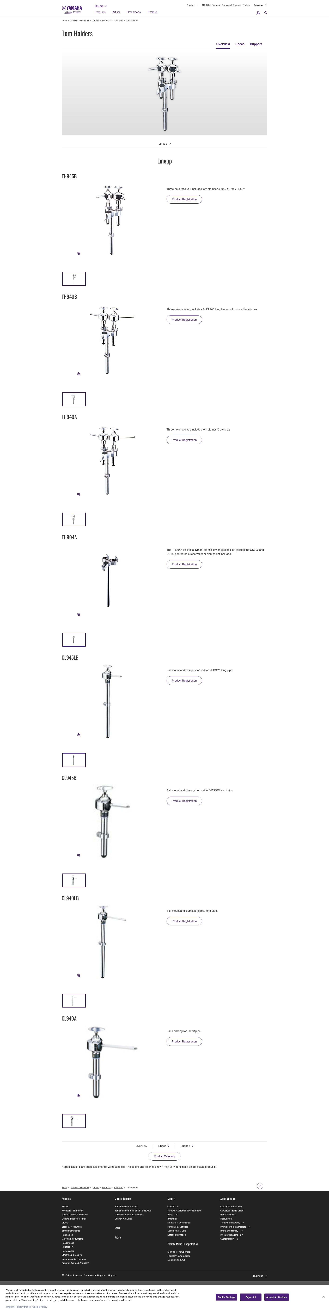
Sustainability (227, 1238)
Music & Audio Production (75, 1214)
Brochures (172, 1218)
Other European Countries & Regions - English (228, 4)
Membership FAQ (176, 1259)
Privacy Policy (23, 1306)
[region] (164, 1297)
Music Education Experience (129, 1214)
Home (64, 20)
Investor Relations (229, 1234)
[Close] (323, 1297)
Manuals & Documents (178, 1222)
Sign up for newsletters (178, 1251)
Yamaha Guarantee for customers (184, 1210)
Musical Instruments (80, 20)
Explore (152, 12)
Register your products (178, 1255)
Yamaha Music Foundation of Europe (133, 1210)
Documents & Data (176, 1230)
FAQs (170, 1214)
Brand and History (229, 1230)
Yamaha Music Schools (126, 1206)
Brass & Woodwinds (72, 1226)
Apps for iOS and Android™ (75, 1262)
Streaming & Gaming (72, 1254)
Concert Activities (123, 1218)
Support (190, 4)
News (117, 1228)
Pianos (65, 1206)
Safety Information (176, 1234)
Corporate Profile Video (231, 1210)
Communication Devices (74, 1258)
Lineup (163, 143)
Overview (223, 44)
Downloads (134, 12)
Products (100, 12)
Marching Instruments (72, 1238)
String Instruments (71, 1230)
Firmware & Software (177, 1226)
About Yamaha (227, 1199)
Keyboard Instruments (73, 1210)
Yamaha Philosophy (230, 1222)
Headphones (68, 1242)
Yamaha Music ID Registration (182, 1244)
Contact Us (173, 1206)
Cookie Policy (39, 1306)
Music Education (123, 1199)
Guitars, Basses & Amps (74, 1218)
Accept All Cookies (276, 1297)
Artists (116, 12)
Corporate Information (231, 1206)
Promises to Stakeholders (233, 1226)
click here (65, 1299)
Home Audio (68, 1250)
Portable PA (68, 1246)
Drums (99, 6)
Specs (240, 44)
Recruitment (226, 1218)
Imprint (10, 1306)
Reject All (251, 1297)
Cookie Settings (226, 1297)
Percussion (67, 1234)
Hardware (118, 20)
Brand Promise (227, 1214)
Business (258, 5)
